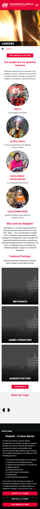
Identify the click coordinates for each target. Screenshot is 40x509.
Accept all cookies (20, 493)
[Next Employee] (8, 410)
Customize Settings (20, 505)
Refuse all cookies (20, 499)
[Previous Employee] (4, 410)
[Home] (2, 49)
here (34, 489)
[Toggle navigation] (36, 5)
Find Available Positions (20, 55)
